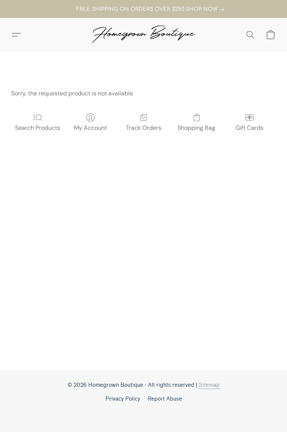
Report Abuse (165, 399)
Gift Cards (249, 128)
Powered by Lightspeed (143, 412)
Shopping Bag (196, 128)
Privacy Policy (122, 399)
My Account (90, 128)
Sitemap (209, 385)
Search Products (37, 128)
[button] (143, 35)
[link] (143, 9)
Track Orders (143, 128)
